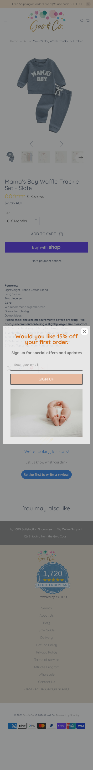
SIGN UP (46, 379)
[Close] (84, 331)
